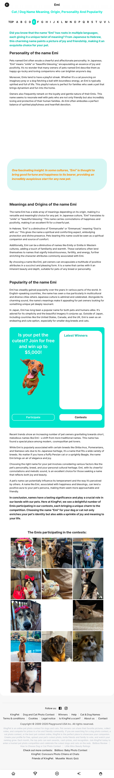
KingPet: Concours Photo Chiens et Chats (55, 754)
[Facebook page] (60, 708)
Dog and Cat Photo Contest (38, 714)
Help (74, 714)
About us (89, 718)
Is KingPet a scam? (69, 718)
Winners (63, 714)
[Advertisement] (57, 129)
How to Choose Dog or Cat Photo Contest (40, 746)
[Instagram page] (66, 708)
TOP (11, 21)
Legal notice (48, 718)
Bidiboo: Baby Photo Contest (70, 750)
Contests (81, 417)
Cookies (33, 718)
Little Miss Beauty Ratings (77, 746)
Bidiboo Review (99, 743)
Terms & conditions (14, 718)
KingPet (14, 714)
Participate (33, 417)
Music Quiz (72, 758)
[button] (7, 4)
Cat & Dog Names (90, 714)
